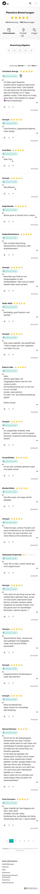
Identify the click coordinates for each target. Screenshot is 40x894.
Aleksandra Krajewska (12, 555)
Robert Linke (7, 367)
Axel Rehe (6, 150)
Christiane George (10, 71)
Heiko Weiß (7, 303)
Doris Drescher (9, 799)
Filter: (31, 66)
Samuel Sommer (9, 729)
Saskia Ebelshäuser (10, 234)
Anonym (6, 119)
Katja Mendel (8, 206)
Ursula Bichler (8, 457)
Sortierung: (17, 66)
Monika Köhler (8, 488)
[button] (30, 3)
